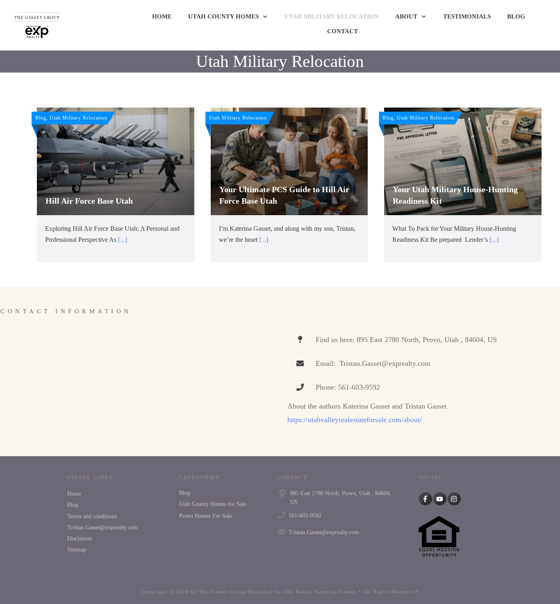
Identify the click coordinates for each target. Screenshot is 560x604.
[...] (122, 239)
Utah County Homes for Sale (212, 504)
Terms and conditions (92, 516)
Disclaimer (79, 538)
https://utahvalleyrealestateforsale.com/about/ (354, 420)
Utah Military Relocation (280, 61)
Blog (72, 505)
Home (74, 494)
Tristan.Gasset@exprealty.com (102, 527)
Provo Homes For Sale (205, 516)
